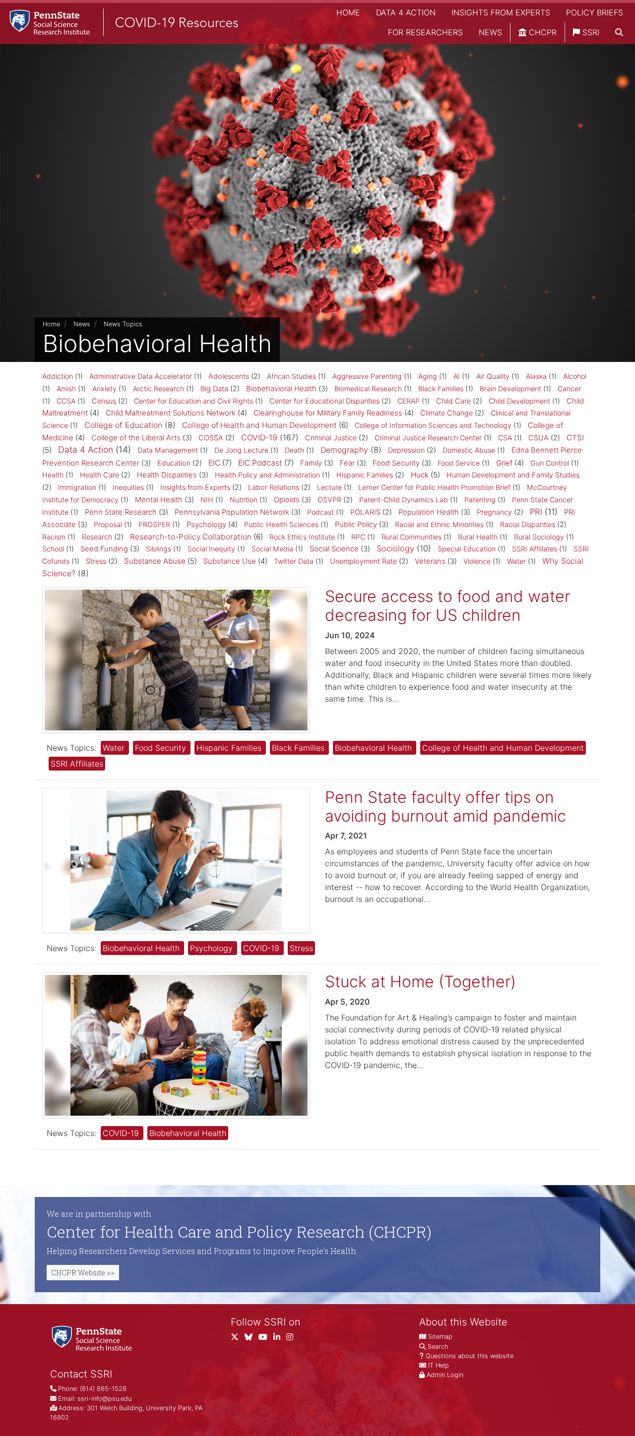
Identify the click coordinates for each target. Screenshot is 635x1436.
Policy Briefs (594, 12)
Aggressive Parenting (367, 376)
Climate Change (446, 413)
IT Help (438, 1365)
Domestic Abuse (469, 450)
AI (456, 376)
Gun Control (549, 463)
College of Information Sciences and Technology (433, 425)
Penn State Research (121, 512)
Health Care (99, 475)
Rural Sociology (539, 537)
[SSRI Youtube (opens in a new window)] (265, 1338)
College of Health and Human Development (259, 425)
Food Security (396, 463)
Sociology (395, 548)
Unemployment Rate (363, 561)
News (490, 32)
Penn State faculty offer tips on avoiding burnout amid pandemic (445, 806)
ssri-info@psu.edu (104, 1398)
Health (53, 475)
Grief (504, 463)
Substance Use (229, 561)
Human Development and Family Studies (512, 475)
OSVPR (329, 499)
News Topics (123, 324)
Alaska (536, 376)
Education (173, 463)
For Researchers (425, 32)
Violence (477, 561)
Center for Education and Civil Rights (193, 401)
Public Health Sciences (281, 524)
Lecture (329, 487)
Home (348, 12)
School (53, 548)
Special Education (467, 548)
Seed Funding (104, 548)
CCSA (66, 401)
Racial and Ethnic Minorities (439, 524)
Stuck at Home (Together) (420, 981)
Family (311, 463)
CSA (505, 437)
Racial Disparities (527, 524)
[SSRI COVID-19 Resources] (119, 22)
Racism (53, 537)
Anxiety (104, 388)
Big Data (214, 388)
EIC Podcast (260, 463)
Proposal (108, 524)
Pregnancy (494, 512)
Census (104, 401)
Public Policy (356, 524)
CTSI (575, 437)
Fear (347, 463)
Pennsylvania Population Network (232, 512)
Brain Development (510, 388)
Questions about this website (469, 1356)
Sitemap (440, 1336)
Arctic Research (158, 388)
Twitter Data (294, 561)
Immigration (77, 487)
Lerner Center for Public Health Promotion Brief (434, 487)
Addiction (57, 376)
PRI (536, 512)
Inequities (128, 487)
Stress (96, 561)
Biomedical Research (368, 388)
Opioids (287, 499)
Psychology (206, 524)
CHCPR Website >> (83, 1272)
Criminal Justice (331, 437)
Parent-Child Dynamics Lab (403, 499)
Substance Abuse (155, 561)
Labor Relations (273, 487)
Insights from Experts (500, 12)
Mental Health (159, 499)
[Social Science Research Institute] (93, 1337)
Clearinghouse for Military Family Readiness (328, 413)
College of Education (123, 425)
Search (438, 1346)
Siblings (158, 548)
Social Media (272, 548)
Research (97, 537)
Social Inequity (211, 548)
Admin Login (445, 1374)
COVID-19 (259, 437)
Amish (66, 388)
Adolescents (228, 376)
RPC (358, 537)
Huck (420, 474)
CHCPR (541, 32)
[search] (619, 32)
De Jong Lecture (241, 450)
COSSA (210, 437)
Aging (427, 376)
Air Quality (492, 376)
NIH (206, 499)
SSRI (589, 32)
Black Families (440, 388)
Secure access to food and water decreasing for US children (447, 606)
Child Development (519, 401)
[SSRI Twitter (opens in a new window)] (238, 1338)
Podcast (320, 512)
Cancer (569, 388)
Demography (344, 450)
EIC (214, 463)
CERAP (408, 401)
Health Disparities (167, 475)
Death (294, 450)
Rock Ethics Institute (302, 537)
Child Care (453, 401)
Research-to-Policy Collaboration (191, 536)
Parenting (480, 499)
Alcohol (574, 376)
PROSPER (154, 524)
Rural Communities (411, 537)
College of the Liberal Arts (136, 437)
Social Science (334, 548)
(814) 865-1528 (103, 1388)
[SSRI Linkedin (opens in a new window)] (279, 1338)
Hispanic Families (364, 475)
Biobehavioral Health (281, 388)
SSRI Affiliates (534, 548)
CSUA (538, 437)
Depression (406, 450)
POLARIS (365, 512)
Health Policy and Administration (267, 475)
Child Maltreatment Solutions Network (171, 413)
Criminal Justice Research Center (428, 437)
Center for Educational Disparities (324, 401)
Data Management (167, 450)
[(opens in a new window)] (251, 1338)
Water (516, 561)
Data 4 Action (406, 12)
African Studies (291, 376)
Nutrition (243, 499)
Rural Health (478, 537)
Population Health (428, 512)
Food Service (459, 463)
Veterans (430, 561)
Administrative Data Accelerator (140, 376)
